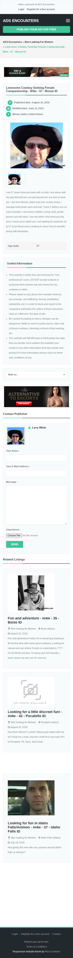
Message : (12, 482)
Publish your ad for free (36, 29)
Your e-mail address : (18, 466)
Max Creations (52, 951)
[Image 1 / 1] (36, 145)
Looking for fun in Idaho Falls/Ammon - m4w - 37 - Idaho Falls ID (34, 827)
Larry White (39, 427)
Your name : (13, 451)
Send (14, 544)
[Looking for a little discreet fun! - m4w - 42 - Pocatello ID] (36, 691)
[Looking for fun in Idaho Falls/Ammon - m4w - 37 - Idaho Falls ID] (36, 797)
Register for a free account (41, 9)
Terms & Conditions (36, 946)
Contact (56, 934)
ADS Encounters (21, 20)
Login (21, 9)
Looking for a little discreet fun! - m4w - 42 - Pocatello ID (35, 714)
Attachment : (13, 529)
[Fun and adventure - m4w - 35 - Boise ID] (36, 592)
